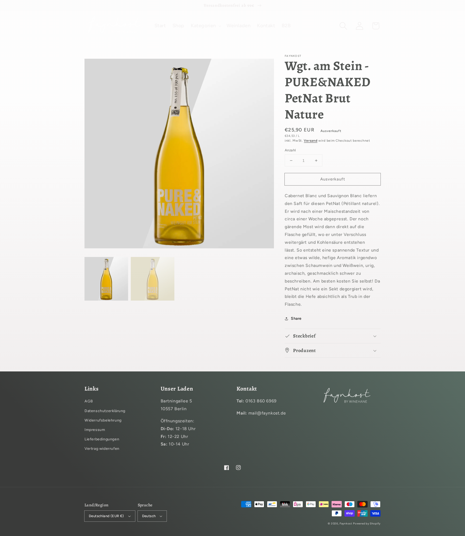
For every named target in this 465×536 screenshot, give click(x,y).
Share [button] (296, 318)
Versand (310, 140)
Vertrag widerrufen (101, 448)
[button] (343, 26)
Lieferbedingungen (101, 439)
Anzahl (290, 150)
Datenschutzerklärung (104, 411)
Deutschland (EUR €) (106, 516)
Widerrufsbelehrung (103, 420)
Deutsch (149, 516)
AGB (88, 401)
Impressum (94, 429)
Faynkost (346, 523)
